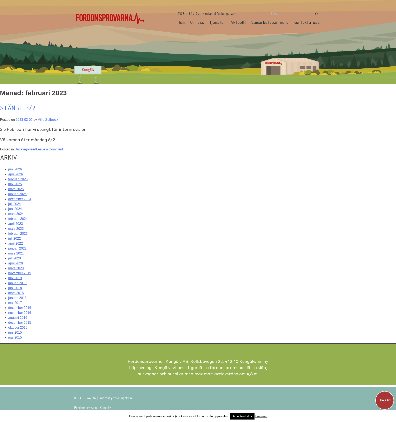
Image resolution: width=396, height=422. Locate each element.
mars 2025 (16, 189)
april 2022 (15, 243)
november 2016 (19, 312)
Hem (181, 22)
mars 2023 (16, 228)
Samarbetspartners (270, 22)
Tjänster (217, 22)
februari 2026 (18, 179)
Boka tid (385, 400)
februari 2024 (18, 218)
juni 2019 (15, 278)
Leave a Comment (49, 149)
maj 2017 (15, 303)
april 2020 (15, 263)
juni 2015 (15, 332)
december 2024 (19, 199)
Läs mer (261, 416)
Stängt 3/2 (17, 107)
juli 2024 (14, 204)
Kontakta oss (306, 22)
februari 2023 (18, 233)
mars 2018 (16, 293)
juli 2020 (14, 258)
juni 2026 (15, 169)
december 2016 (19, 307)
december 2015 (19, 322)
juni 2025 (15, 184)
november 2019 (19, 273)
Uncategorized (25, 149)
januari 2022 (17, 248)
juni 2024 (15, 209)
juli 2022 (14, 238)
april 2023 (15, 223)
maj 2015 (15, 337)
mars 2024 (16, 214)
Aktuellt (238, 22)
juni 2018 (15, 288)
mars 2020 (16, 268)
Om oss (197, 22)
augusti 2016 (17, 317)
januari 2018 (17, 298)
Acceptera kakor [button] (242, 416)
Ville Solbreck (48, 119)
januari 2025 (17, 194)
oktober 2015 (17, 327)
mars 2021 (16, 253)
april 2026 (15, 174)
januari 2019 (17, 283)
